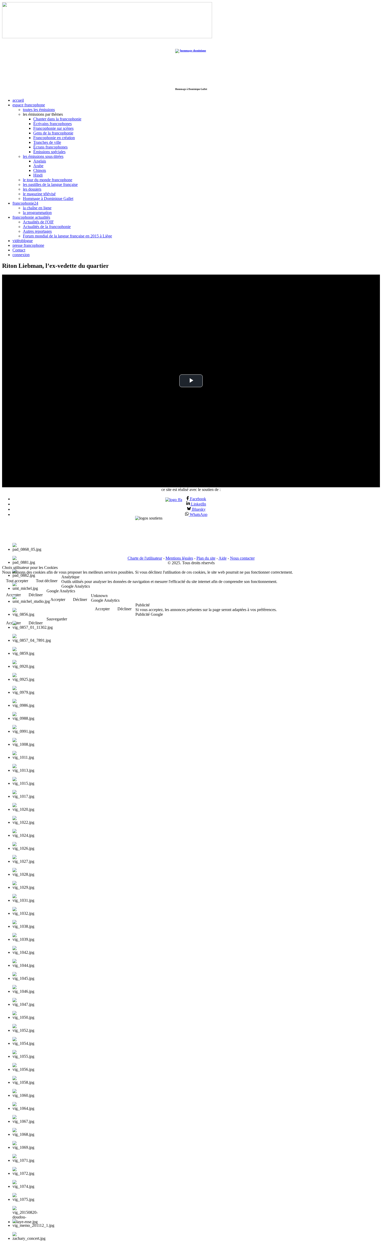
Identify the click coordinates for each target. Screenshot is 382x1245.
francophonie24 (25, 203)
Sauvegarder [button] (57, 619)
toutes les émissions (39, 109)
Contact (18, 250)
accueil (18, 100)
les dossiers (32, 189)
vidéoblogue (22, 240)
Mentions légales (179, 558)
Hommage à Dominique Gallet (48, 198)
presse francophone (28, 245)
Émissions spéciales (49, 152)
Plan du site (205, 558)
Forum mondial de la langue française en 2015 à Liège (67, 236)
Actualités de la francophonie (47, 226)
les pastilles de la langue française (50, 184)
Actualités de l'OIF (38, 222)
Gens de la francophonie (53, 133)
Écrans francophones (50, 147)
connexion (21, 254)
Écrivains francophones (52, 123)
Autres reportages (37, 231)
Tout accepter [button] (17, 581)
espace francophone (28, 105)
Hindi (38, 175)
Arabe (38, 166)
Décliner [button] (80, 599)
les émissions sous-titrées (43, 156)
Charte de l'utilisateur (145, 558)
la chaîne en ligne (37, 208)
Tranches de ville (47, 142)
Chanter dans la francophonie (57, 119)
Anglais (39, 161)
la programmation (37, 212)
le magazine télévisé (39, 194)
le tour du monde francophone (47, 180)
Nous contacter (242, 558)
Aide (223, 558)
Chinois (39, 170)
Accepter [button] (57, 599)
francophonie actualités (31, 217)
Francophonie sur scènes (53, 128)
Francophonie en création (54, 137)
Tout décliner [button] (46, 581)
